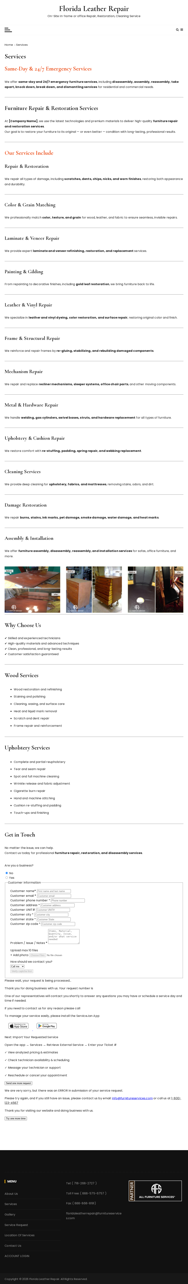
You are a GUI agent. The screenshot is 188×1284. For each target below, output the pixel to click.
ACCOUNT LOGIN (17, 1256)
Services (11, 1204)
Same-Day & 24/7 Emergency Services (48, 68)
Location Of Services (20, 1235)
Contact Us (13, 1246)
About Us (11, 1194)
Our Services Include (29, 152)
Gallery (10, 1214)
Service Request (16, 1225)
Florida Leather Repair (94, 8)
